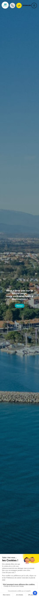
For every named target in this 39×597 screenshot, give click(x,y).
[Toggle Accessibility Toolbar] (35, 593)
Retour (19, 306)
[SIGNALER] (19, 5)
